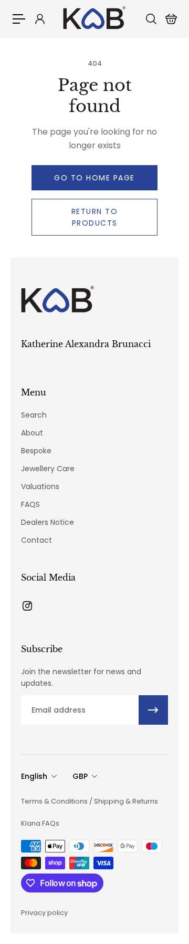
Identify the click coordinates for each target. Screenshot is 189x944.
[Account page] (39, 19)
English (34, 776)
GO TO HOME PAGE (94, 177)
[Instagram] (27, 605)
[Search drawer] (151, 19)
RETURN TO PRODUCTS (94, 217)
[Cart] (171, 19)
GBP (80, 776)
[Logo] (94, 18)
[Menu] (18, 19)
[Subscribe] (153, 710)
